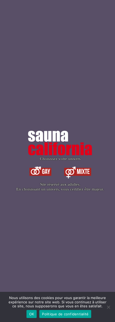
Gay (45, 172)
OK (31, 314)
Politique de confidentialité (65, 314)
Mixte (83, 172)
